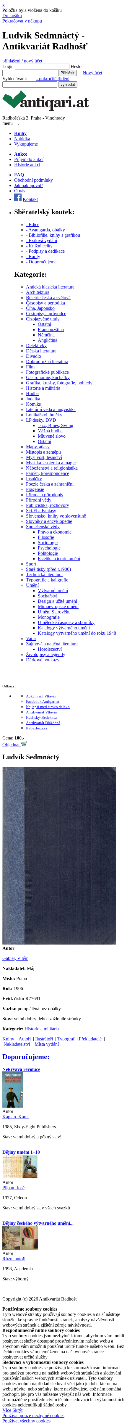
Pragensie (35, 489)
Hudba (32, 393)
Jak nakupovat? (28, 185)
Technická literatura (44, 574)
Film (30, 366)
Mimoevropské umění (58, 606)
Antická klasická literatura (50, 286)
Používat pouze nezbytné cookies (33, 1415)
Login (8, 66)
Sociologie (48, 542)
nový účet (34, 60)
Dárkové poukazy (42, 659)
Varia (31, 638)
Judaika (33, 398)
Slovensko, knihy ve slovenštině (56, 515)
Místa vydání (47, 1044)
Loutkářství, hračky (44, 414)
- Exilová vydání (41, 240)
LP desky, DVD (41, 420)
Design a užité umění (57, 601)
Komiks (33, 404)
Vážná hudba (50, 430)
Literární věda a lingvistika (51, 409)
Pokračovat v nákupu (22, 20)
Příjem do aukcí (28, 159)
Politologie (48, 553)
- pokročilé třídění (52, 78)
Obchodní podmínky (33, 180)
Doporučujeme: (26, 1057)
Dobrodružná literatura (47, 361)
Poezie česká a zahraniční (50, 483)
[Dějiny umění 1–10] (20, 1177)
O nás (19, 190)
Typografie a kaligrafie (47, 579)
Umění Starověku (54, 611)
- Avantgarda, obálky (45, 229)
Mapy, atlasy (38, 446)
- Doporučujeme (41, 261)
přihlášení (11, 60)
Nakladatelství (17, 1044)
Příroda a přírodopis (44, 494)
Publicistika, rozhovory (47, 505)
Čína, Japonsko (40, 308)
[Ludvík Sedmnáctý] (59, 942)
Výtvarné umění (53, 590)
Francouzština (51, 329)
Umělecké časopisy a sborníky (66, 622)
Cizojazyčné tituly (43, 318)
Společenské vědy (43, 526)
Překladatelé (90, 1038)
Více (6, 1410)
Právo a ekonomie (54, 531)
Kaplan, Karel (15, 1116)
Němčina (46, 334)
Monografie (49, 617)
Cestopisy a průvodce (46, 313)
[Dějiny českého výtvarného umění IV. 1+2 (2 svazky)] (20, 1248)
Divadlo (33, 356)
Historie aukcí (27, 164)
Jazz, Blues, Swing (55, 425)
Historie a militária (43, 388)
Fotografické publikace (47, 372)
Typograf (65, 1038)
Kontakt (30, 199)
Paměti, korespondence (47, 473)
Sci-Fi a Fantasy (41, 510)
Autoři (25, 1038)
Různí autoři (13, 1258)
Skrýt (17, 1410)
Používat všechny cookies (26, 1420)
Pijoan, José (13, 1187)
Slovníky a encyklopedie (49, 521)
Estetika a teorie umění (59, 558)
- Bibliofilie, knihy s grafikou (53, 235)
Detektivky (36, 345)
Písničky (34, 478)
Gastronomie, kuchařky (48, 377)
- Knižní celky (39, 245)
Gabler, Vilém (15, 958)
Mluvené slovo (52, 436)
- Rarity (33, 256)
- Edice (32, 224)
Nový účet (92, 72)
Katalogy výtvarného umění (64, 627)
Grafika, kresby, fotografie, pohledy (59, 382)
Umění (32, 585)
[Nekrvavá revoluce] (12, 1105)
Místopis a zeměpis (43, 452)
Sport (31, 563)
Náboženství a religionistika (52, 468)
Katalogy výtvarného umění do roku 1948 (77, 633)
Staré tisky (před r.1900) (48, 569)
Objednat (11, 744)
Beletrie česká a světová (48, 297)
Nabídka (22, 138)
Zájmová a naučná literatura (52, 643)
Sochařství (47, 595)
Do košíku (12, 15)
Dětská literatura (41, 350)
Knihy (8, 1038)
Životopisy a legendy (45, 654)
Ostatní (44, 324)
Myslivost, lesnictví (44, 457)
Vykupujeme (26, 143)
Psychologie (49, 547)
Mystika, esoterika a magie (51, 462)
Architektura (37, 292)
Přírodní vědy (38, 499)
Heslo (76, 66)
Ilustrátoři (44, 1038)
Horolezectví (50, 649)
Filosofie (46, 537)
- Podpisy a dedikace (45, 251)
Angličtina (47, 340)
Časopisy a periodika (45, 302)
